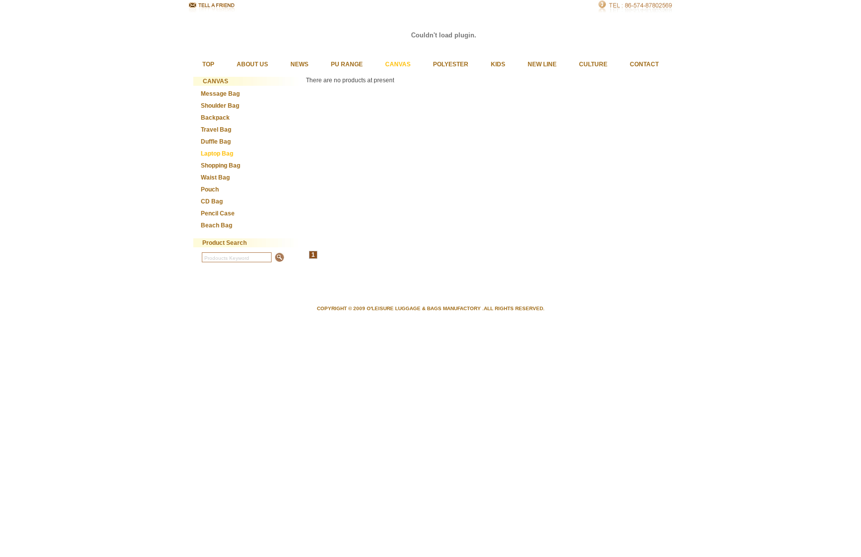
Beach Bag (216, 225)
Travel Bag (216, 129)
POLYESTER (450, 64)
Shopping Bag (220, 165)
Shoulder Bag (220, 105)
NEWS (299, 64)
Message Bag (220, 93)
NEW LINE (542, 64)
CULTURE (593, 64)
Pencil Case (218, 213)
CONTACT (644, 64)
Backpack (215, 117)
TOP (208, 64)
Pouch (210, 189)
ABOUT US (252, 64)
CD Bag (212, 201)
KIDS (498, 64)
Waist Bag (215, 177)
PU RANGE (347, 64)
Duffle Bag (216, 141)
